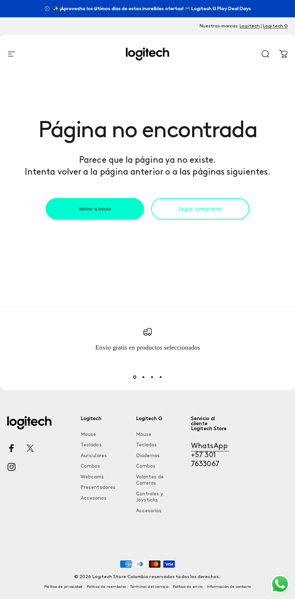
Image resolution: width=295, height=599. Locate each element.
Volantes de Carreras (150, 480)
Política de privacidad (63, 587)
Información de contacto (229, 587)
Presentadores (98, 487)
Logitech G (275, 25)
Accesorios (93, 498)
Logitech (250, 25)
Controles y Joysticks (150, 497)
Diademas (148, 455)
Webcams (92, 477)
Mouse (88, 434)
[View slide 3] (152, 377)
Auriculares (94, 455)
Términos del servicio (149, 587)
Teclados (91, 445)
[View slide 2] (143, 377)
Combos (90, 466)
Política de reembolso (106, 587)
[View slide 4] (160, 377)
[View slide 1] (134, 377)
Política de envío (187, 587)
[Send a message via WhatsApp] (280, 584)
